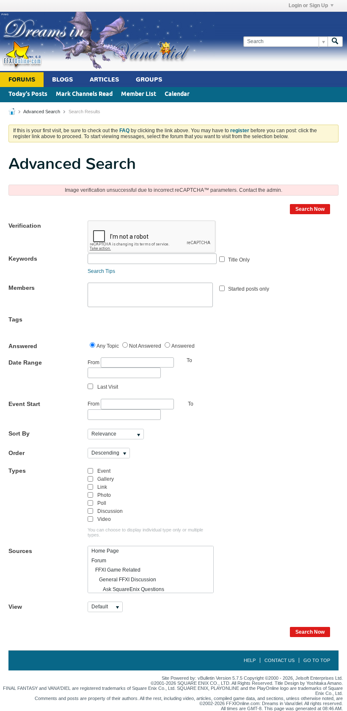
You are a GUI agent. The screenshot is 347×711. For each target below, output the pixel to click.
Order (16, 452)
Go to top (316, 660)
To (190, 404)
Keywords (22, 258)
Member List (138, 94)
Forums (21, 80)
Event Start (24, 403)
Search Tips (101, 271)
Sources (20, 551)
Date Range (25, 362)
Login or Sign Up (308, 5)
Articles (104, 80)
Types (17, 470)
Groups (149, 80)
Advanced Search (41, 111)
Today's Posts (27, 94)
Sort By (19, 433)
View (15, 606)
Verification (24, 225)
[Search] (335, 41)
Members (21, 287)
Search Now (310, 209)
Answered (22, 346)
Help (250, 660)
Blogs (62, 80)
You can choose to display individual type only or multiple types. (145, 532)
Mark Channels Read (84, 94)
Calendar (177, 94)
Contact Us (279, 660)
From (94, 362)
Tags (15, 319)
